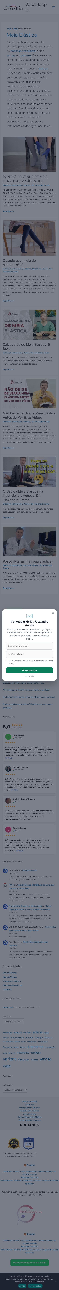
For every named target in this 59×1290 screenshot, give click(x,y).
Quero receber (29, 670)
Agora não (29, 676)
